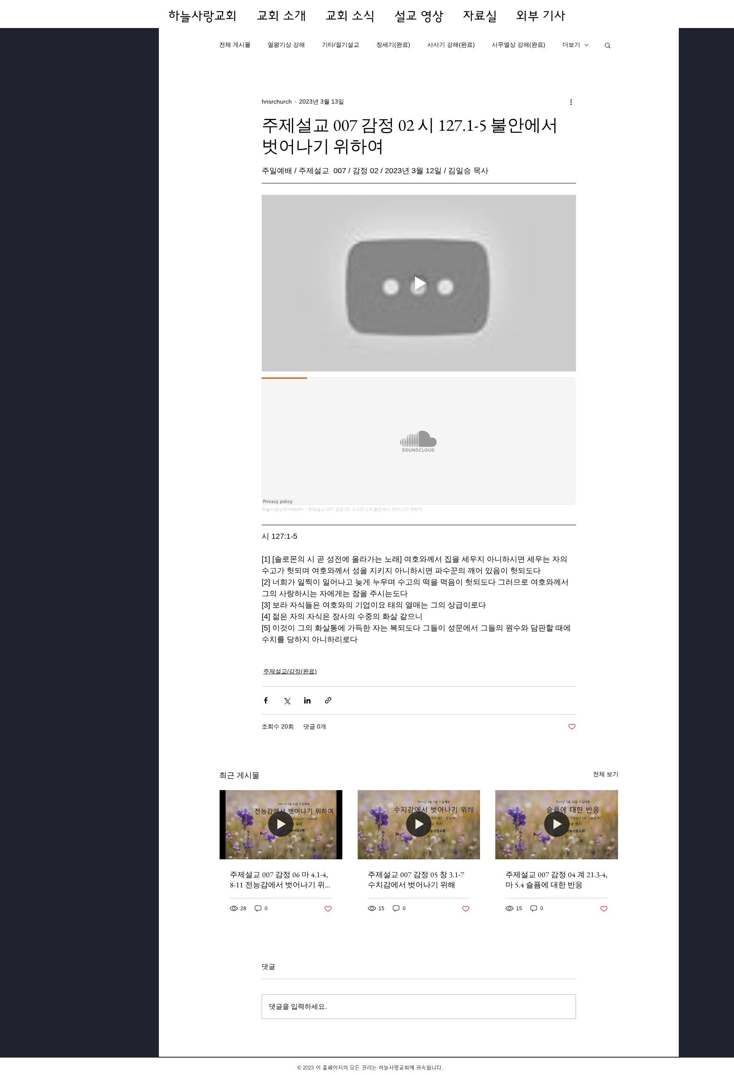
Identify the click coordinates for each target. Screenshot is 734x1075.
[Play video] (419, 283)
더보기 (571, 44)
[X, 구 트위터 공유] (286, 700)
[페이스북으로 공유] (266, 700)
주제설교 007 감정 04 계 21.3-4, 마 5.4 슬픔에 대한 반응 (556, 879)
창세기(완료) (393, 44)
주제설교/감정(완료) (290, 671)
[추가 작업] (571, 101)
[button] (608, 45)
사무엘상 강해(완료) (518, 44)
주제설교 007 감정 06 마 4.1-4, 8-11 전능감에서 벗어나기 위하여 (279, 880)
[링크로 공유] (328, 700)
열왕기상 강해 (286, 44)
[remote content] (419, 444)
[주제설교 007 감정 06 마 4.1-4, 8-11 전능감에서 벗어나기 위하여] (281, 824)
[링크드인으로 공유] (307, 700)
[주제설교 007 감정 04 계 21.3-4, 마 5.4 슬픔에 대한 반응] (556, 824)
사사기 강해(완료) (451, 44)
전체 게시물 (235, 44)
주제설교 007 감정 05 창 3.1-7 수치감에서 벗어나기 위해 (416, 879)
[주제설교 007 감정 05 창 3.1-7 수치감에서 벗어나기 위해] (419, 824)
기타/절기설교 (340, 44)
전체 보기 (605, 774)
